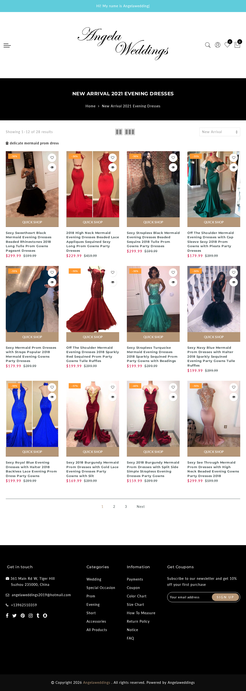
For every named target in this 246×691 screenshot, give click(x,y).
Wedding (93, 579)
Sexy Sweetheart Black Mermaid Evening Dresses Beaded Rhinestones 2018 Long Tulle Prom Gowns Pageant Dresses (29, 241)
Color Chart (137, 596)
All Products (96, 630)
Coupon (133, 588)
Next (141, 506)
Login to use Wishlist (52, 158)
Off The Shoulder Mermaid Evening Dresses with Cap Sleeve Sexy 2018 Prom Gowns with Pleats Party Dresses (210, 241)
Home (91, 106)
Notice (132, 630)
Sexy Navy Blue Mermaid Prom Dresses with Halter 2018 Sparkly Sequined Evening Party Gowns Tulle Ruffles (211, 356)
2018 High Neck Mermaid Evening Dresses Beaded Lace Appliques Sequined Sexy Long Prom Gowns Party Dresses (92, 241)
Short (91, 613)
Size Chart (135, 604)
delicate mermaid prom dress (34, 143)
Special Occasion (100, 588)
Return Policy (138, 621)
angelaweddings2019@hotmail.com (41, 595)
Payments (135, 579)
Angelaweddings (181, 682)
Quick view (52, 167)
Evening (93, 604)
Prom (90, 596)
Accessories (96, 621)
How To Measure (141, 613)
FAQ (130, 638)
